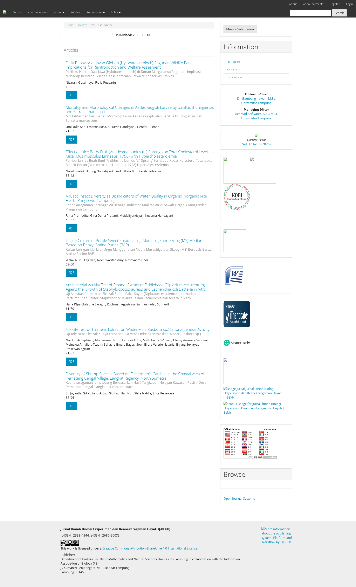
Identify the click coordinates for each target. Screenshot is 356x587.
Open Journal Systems (239, 498)
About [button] (58, 12)
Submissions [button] (95, 12)
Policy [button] (114, 12)
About (293, 4)
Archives (75, 12)
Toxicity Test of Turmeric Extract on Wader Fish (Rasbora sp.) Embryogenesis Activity (138, 331)
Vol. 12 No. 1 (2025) (256, 144)
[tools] (237, 170)
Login (349, 4)
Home (70, 25)
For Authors (233, 69)
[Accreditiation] (235, 240)
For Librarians (234, 77)
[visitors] (250, 443)
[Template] (235, 276)
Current (17, 12)
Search (339, 13)
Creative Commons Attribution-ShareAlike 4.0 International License (149, 548)
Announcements (313, 4)
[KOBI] (237, 196)
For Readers (233, 61)
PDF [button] (71, 95)
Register (335, 4)
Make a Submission (240, 29)
